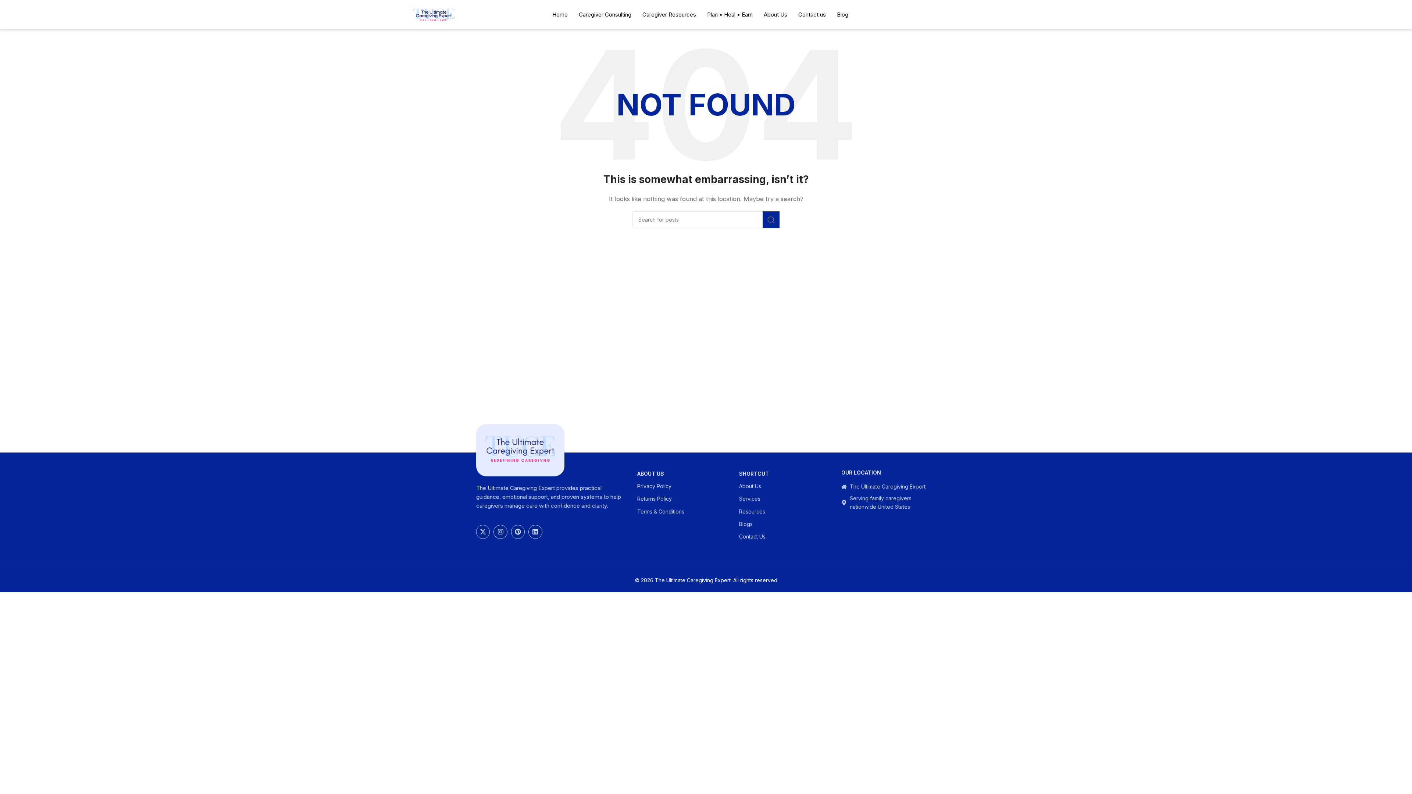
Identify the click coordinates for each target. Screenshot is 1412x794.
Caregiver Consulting (605, 14)
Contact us (812, 14)
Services (749, 499)
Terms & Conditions (660, 511)
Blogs (746, 524)
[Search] (771, 219)
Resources (752, 511)
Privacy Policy (654, 486)
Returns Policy (654, 499)
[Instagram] (500, 532)
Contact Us (752, 536)
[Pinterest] (518, 532)
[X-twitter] (483, 532)
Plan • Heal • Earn (730, 14)
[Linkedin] (535, 532)
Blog (842, 14)
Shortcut (754, 474)
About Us (775, 14)
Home (560, 14)
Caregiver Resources (669, 14)
